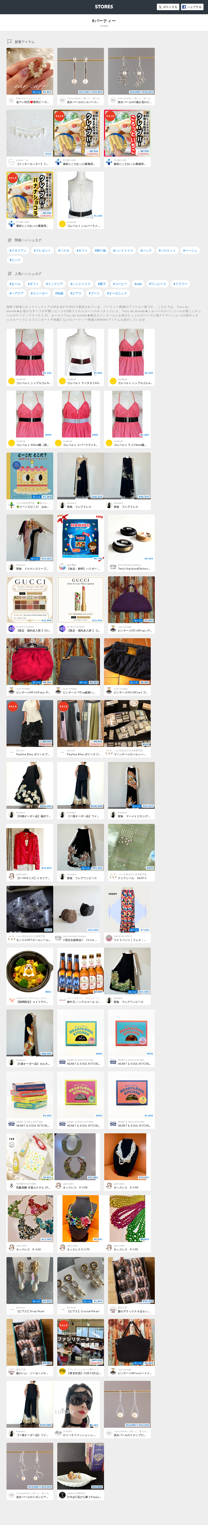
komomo (71, 503)
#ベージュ (190, 250)
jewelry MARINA (76, 1493)
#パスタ (63, 250)
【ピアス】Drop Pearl (30, 1311)
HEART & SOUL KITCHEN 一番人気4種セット (46, 1125)
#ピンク (15, 260)
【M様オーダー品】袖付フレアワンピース (42, 816)
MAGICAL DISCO (123, 936)
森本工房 (122, 1307)
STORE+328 (69, 160)
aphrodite (21, 874)
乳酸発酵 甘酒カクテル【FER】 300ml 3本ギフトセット (50, 1187)
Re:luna (20, 1307)
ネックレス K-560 (28, 1249)
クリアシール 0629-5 (132, 878)
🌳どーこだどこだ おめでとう (35, 506)
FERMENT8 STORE (26, 1183)
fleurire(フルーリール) (28, 98)
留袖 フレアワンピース (82, 878)
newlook (71, 222)
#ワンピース (157, 284)
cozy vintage (125, 626)
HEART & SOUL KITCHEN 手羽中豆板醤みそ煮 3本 (151, 1063)
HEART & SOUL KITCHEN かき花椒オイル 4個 (149, 1125)
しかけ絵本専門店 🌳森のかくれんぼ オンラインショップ (48, 503)
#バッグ (146, 250)
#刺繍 (59, 293)
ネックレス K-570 (78, 1249)
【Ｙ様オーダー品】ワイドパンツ (36, 1435)
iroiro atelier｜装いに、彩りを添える (86, 98)
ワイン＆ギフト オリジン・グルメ (85, 998)
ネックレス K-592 (126, 1249)
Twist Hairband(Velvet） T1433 (140, 568)
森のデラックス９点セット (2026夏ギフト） (145, 1311)
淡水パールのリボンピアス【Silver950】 (41, 1497)
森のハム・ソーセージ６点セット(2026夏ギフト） (47, 1373)
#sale (138, 284)
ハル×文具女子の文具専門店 (128, 750)
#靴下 (102, 284)
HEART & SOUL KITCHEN (80, 1060)
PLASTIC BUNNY (25, 626)
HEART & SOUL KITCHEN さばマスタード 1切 (98, 1125)
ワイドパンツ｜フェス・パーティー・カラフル (142, 940)
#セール (15, 284)
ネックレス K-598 (75, 1187)
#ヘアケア (17, 293)
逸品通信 (71, 565)
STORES (97, 5)
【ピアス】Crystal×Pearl (83, 1311)
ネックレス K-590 (126, 1187)
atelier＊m (22, 160)
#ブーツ (94, 293)
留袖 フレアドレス (79, 506)
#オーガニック (117, 293)
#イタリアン (18, 250)
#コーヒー (120, 284)
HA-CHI (20, 750)
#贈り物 (100, 250)
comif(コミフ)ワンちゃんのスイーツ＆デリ (38, 998)
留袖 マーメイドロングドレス (137, 816)
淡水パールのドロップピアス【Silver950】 (141, 1435)
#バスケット (167, 250)
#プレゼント (42, 250)
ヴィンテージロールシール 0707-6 (136, 754)
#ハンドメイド (123, 250)
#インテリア (54, 284)
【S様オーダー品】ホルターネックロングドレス (45, 1063)
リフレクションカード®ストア (83, 1369)
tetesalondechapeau (129, 565)
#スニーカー (39, 293)
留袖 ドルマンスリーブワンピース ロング (42, 568)
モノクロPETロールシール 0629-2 (38, 940)
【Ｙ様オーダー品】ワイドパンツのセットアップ (97, 816)
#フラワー (180, 284)
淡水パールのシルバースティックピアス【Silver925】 (100, 102)
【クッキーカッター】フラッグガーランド (42, 164)
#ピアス (75, 293)
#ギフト (82, 250)
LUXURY (67, 1431)
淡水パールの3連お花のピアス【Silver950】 (145, 102)
